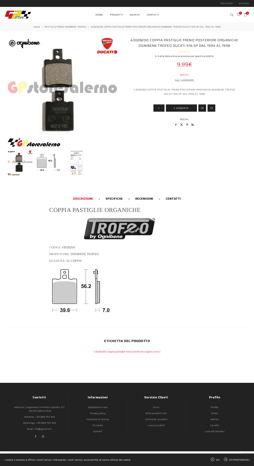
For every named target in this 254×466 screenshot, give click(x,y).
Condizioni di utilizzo (97, 419)
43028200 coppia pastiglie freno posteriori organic (124, 351)
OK (218, 460)
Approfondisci (239, 460)
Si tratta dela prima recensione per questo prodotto (184, 56)
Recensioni (144, 198)
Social (184, 119)
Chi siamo (97, 425)
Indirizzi (214, 419)
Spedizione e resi (98, 407)
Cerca (156, 407)
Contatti (173, 198)
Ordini (214, 413)
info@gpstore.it (43, 429)
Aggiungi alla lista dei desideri (211, 108)
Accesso (244, 3)
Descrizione (83, 198)
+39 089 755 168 (45, 417)
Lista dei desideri (214, 431)
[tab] (83, 198)
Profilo (214, 407)
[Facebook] (36, 436)
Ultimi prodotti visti (156, 413)
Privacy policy (97, 413)
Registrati (226, 3)
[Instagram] (43, 436)
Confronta (202, 108)
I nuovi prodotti (156, 425)
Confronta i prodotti (156, 419)
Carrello (214, 425)
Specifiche (114, 198)
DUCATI (184, 75)
